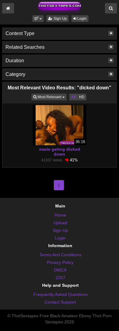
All (73, 97)
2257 (60, 277)
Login (81, 18)
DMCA (60, 270)
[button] (38, 18)
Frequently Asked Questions (60, 294)
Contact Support (60, 302)
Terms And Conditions (60, 254)
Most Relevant (52, 97)
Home (60, 215)
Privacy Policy (60, 262)
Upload (60, 222)
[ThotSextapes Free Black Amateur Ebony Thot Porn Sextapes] (59, 7)
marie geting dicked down (59, 152)
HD (82, 97)
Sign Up (59, 18)
